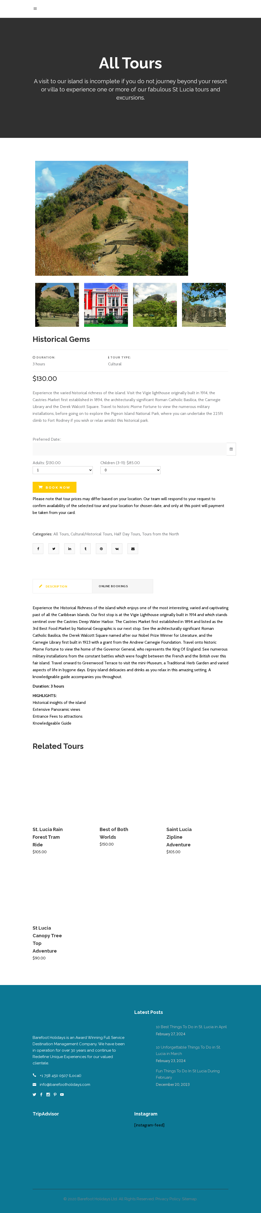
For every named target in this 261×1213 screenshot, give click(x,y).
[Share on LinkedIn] (69, 549)
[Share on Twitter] (53, 549)
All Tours (61, 534)
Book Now (58, 487)
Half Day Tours (127, 534)
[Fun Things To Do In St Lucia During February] (142, 1075)
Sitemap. (190, 1199)
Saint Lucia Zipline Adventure (179, 837)
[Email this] (133, 549)
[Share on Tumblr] (85, 549)
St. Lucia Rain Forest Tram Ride (48, 837)
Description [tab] (56, 586)
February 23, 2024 (171, 1061)
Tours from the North (160, 534)
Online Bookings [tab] (113, 586)
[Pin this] (101, 549)
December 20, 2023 (173, 1084)
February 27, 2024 (170, 1034)
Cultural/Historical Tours (91, 534)
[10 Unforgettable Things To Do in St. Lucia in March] (142, 1052)
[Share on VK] (117, 549)
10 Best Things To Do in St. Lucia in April (191, 1027)
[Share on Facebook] (38, 549)
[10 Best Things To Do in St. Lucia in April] (142, 1031)
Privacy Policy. (168, 1199)
